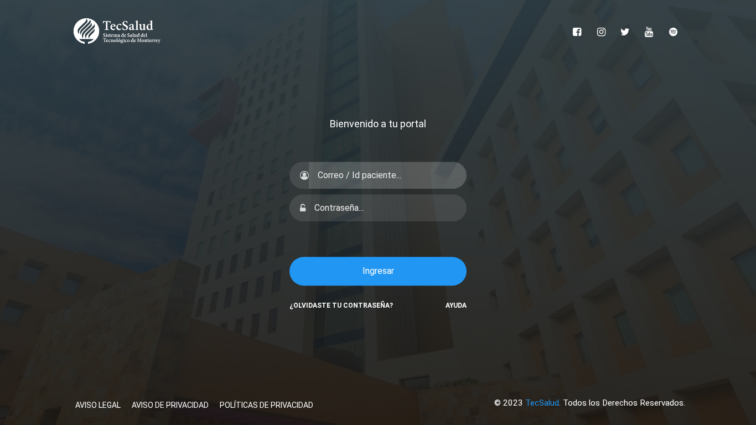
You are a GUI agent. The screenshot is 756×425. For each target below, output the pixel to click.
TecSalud (542, 403)
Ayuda (456, 305)
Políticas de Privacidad (266, 405)
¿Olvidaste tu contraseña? (341, 305)
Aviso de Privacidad (170, 405)
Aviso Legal (98, 405)
